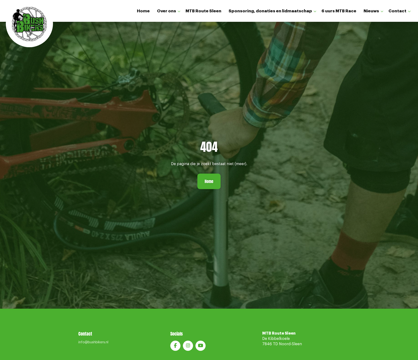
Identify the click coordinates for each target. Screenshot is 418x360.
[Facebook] (175, 346)
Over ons (166, 11)
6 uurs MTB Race (338, 11)
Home (143, 11)
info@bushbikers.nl (93, 342)
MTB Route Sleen (203, 11)
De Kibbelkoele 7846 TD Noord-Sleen (282, 338)
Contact (397, 11)
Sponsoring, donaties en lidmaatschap (270, 11)
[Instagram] (188, 346)
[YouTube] (200, 346)
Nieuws (371, 11)
